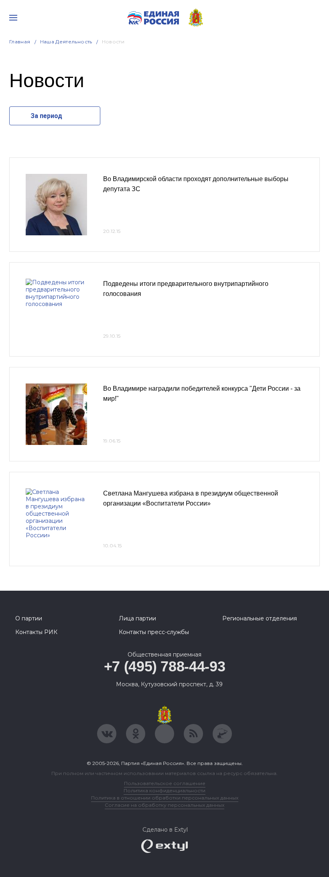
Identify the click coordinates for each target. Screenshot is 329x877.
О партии (28, 618)
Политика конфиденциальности (164, 790)
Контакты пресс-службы (154, 632)
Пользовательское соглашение (164, 783)
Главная (19, 42)
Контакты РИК (36, 632)
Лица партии (137, 618)
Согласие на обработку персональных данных (164, 805)
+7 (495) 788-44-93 (164, 666)
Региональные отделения (259, 618)
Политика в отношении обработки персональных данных (164, 798)
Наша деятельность (66, 42)
